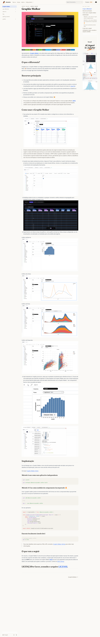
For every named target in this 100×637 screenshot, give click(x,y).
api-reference (6, 9)
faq (3, 14)
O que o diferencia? (87, 8)
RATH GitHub (60, 561)
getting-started (6, 16)
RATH (51, 559)
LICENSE (63, 566)
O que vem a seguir (87, 28)
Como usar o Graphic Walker (89, 12)
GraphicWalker (72, 577)
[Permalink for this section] (41, 62)
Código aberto (29, 2)
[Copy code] (77, 480)
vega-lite (73, 86)
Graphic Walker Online (32, 471)
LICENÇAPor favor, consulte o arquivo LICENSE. (89, 31)
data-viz (4, 11)
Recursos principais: (87, 10)
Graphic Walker (6, 6)
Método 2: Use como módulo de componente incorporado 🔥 (90, 21)
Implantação (86, 14)
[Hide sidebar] (16, 635)
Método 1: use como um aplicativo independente (90, 17)
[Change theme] (14, 635)
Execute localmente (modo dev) (90, 25)
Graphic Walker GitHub (59, 544)
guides (4, 19)
